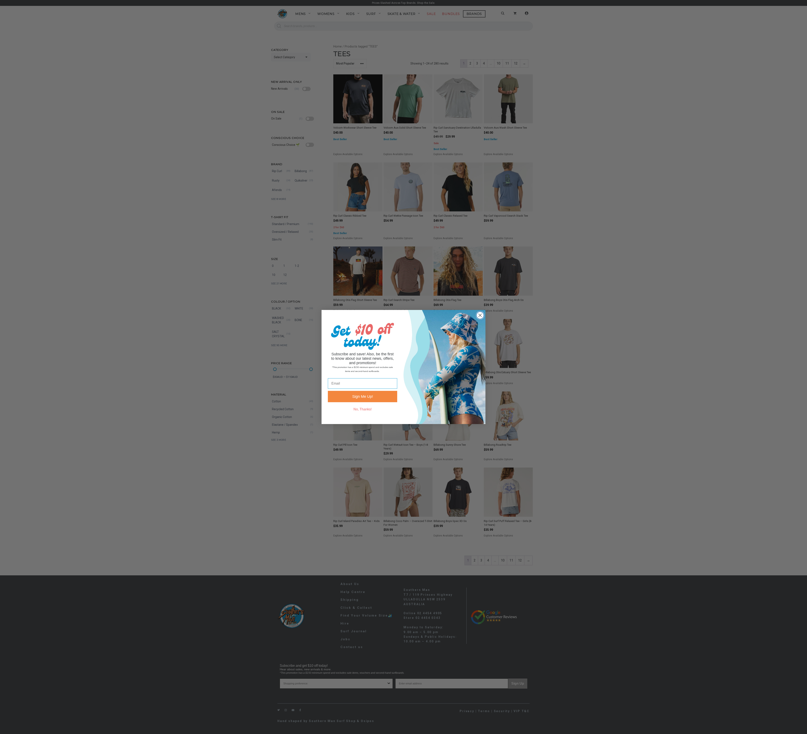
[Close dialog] (480, 315)
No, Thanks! (362, 409)
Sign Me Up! (362, 396)
